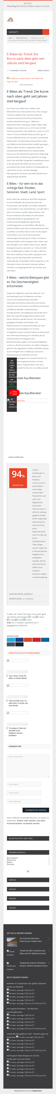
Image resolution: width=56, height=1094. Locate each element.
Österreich (11, 860)
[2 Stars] (40, 617)
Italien (9, 862)
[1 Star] (32, 617)
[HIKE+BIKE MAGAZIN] (28, 19)
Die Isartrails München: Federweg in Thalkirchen (31, 939)
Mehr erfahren (12, 385)
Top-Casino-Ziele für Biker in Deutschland (18, 677)
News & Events (43, 70)
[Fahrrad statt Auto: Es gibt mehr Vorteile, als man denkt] (17, 691)
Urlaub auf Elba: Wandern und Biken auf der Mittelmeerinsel (33, 952)
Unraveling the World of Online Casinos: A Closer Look (31, 6)
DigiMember (37, 1091)
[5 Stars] (27, 619)
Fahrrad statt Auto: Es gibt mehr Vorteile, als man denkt (18, 703)
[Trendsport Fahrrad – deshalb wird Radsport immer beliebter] (17, 718)
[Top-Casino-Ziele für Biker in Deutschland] (17, 666)
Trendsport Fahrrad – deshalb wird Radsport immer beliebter (18, 732)
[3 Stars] (11, 619)
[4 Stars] (19, 619)
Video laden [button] (14, 392)
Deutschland (12, 858)
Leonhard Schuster (18, 70)
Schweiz (10, 864)
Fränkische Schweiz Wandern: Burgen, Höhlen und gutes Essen (33, 964)
